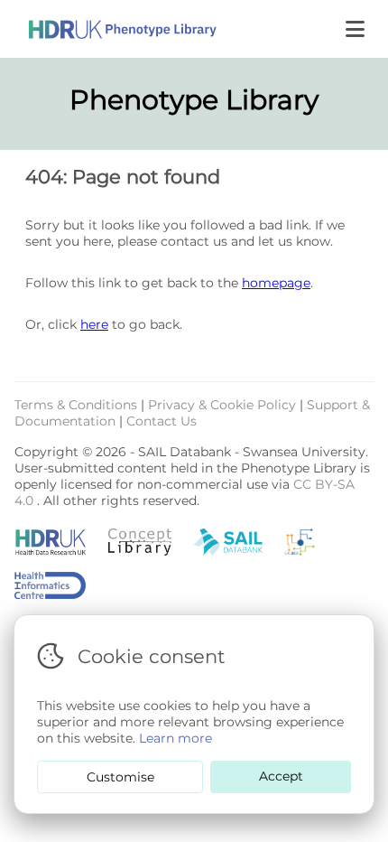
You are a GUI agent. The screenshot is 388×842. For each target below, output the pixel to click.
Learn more (175, 738)
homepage (276, 283)
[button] (357, 28)
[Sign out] (108, 28)
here (94, 324)
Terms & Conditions (77, 405)
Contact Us (161, 421)
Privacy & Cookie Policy (224, 405)
